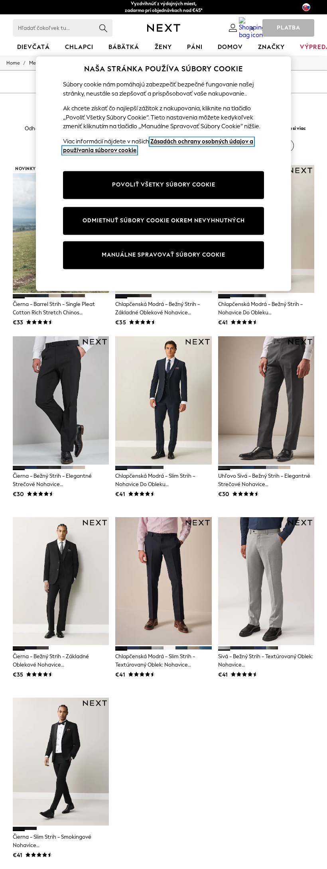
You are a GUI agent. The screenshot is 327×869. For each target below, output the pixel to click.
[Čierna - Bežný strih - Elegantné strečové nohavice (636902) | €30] (61, 400)
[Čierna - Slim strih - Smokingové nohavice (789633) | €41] (61, 762)
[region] (163, 174)
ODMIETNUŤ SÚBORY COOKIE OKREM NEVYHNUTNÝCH (164, 220)
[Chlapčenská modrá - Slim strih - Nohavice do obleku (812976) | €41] (163, 400)
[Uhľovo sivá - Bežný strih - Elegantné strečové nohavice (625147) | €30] (266, 400)
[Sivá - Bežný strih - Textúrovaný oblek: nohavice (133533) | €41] (266, 581)
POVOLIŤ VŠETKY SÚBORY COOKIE (163, 184)
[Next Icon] (163, 28)
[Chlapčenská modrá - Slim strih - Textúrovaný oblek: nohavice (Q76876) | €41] (163, 581)
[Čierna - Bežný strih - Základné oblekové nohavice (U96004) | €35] (61, 581)
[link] (233, 28)
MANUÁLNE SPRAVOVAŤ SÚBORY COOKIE (163, 254)
